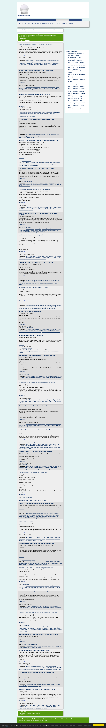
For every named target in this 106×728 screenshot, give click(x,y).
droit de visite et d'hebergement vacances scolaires (37, 207)
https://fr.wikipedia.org (27, 348)
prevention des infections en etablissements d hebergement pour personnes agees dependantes (42, 60)
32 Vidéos (27, 40)
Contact (71, 23)
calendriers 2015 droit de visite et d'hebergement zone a (51, 208)
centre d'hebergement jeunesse (76, 91)
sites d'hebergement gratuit (50, 400)
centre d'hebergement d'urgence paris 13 (76, 94)
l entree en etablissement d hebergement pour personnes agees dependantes (43, 305)
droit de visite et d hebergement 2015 (26, 210)
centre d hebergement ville (33, 162)
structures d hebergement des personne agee (40, 136)
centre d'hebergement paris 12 (26, 89)
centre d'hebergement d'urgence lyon (76, 109)
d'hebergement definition (31, 646)
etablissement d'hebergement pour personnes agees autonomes (42, 513)
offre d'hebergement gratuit (33, 400)
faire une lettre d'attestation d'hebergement (32, 607)
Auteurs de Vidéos (40, 23)
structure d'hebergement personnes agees (35, 134)
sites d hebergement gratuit (45, 401)
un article (57, 23)
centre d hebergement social (36, 467)
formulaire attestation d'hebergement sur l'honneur (35, 561)
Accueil (21, 23)
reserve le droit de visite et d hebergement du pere (47, 184)
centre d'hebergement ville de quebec (31, 351)
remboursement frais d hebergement (28, 164)
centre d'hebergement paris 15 (48, 87)
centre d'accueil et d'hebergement (51, 229)
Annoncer (64, 23)
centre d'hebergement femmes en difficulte (76, 80)
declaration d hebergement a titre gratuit (28, 669)
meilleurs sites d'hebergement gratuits (35, 424)
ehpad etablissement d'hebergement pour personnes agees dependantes (35, 62)
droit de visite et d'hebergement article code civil (45, 308)
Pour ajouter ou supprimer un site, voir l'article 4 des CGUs (33, 720)
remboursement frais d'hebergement (51, 162)
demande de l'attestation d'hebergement (37, 257)
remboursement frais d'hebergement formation (37, 708)
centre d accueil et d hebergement (29, 230)
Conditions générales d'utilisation (40, 718)
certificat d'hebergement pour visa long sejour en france (35, 706)
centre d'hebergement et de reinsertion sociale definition (75, 97)
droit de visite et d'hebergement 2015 (33, 208)
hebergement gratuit (75, 20)
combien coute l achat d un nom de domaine (34, 283)
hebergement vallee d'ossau (48, 607)
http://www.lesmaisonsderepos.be (29, 644)
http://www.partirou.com (27, 181)
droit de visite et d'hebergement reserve (35, 280)
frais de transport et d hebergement (47, 164)
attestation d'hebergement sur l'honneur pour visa (35, 349)
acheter (23, 20)
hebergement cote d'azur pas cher (29, 184)
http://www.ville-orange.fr (27, 327)
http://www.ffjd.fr (25, 374)
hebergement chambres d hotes (37, 377)
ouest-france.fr (25, 464)
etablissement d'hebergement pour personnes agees (34, 515)
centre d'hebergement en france (76, 86)
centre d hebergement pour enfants (38, 445)
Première (24, 713)
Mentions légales (26, 718)
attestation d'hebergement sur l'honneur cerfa (32, 332)
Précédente (29, 713)
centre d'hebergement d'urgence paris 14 (76, 106)
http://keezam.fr (25, 625)
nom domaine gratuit (36, 20)
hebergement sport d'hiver (45, 499)
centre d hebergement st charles (45, 351)
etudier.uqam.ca (25, 584)
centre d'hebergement (73, 69)
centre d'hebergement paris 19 (33, 87)
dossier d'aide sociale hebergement (33, 540)
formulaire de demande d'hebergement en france (35, 564)
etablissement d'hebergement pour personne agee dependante (39, 62)
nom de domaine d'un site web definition (37, 587)
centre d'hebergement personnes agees (49, 646)
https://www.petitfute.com (27, 227)
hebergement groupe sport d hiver (32, 499)
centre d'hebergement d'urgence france (76, 89)
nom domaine (49, 20)
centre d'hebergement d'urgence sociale (76, 71)
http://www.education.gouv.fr (28, 560)
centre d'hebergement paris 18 (76, 100)
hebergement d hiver (23, 500)
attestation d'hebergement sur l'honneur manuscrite (36, 259)
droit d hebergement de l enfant (35, 183)
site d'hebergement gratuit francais (50, 425)
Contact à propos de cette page (70, 718)
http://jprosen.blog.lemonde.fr (28, 442)
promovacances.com (26, 161)
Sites (33, 23)
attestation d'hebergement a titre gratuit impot (34, 666)
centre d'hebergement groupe (75, 77)
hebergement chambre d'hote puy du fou (34, 376)
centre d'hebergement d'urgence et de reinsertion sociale (76, 102)
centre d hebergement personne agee (49, 88)
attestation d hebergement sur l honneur (51, 332)
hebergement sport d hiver (56, 499)
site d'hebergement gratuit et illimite (27, 426)
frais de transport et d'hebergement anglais (34, 626)
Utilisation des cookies (55, 718)
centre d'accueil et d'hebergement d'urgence (77, 75)
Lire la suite (21, 56)
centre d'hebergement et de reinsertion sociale (36, 466)
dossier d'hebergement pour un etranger (31, 588)
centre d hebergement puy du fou (48, 376)
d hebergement (62, 20)
